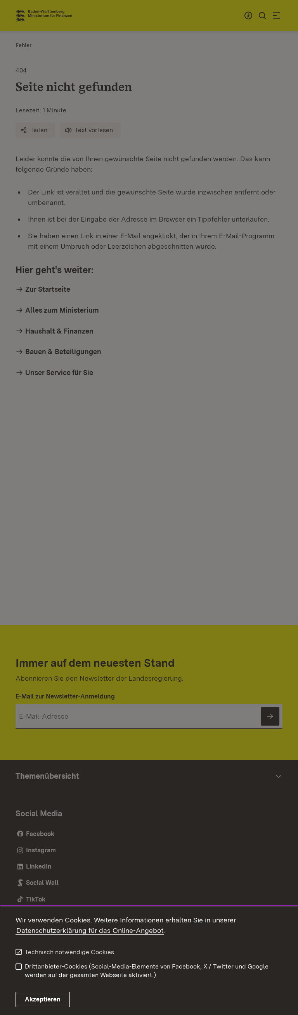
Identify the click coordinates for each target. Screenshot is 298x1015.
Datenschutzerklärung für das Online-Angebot (89, 930)
